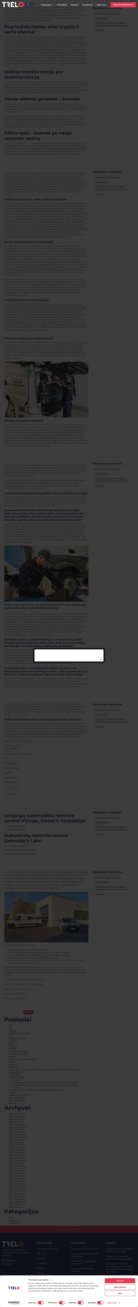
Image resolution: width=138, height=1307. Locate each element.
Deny (120, 1293)
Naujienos (87, 5)
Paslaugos (46, 5)
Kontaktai (62, 5)
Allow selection (120, 1287)
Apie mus (101, 5)
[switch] (62, 1302)
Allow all (120, 1281)
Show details (112, 1303)
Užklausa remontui (123, 5)
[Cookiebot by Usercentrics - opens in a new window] (14, 1302)
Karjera (74, 5)
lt (28, 4)
